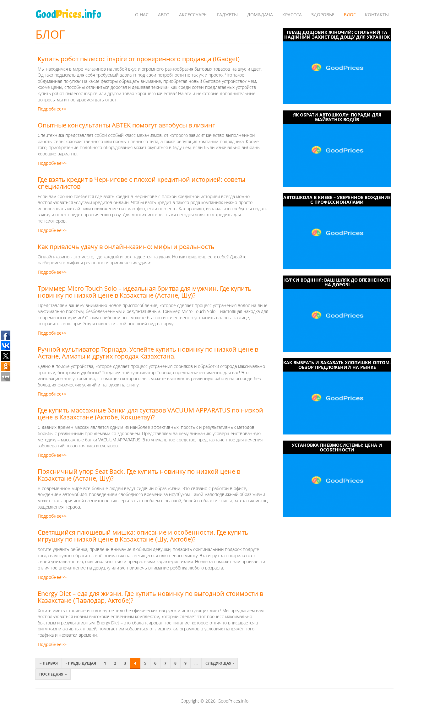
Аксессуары (193, 15)
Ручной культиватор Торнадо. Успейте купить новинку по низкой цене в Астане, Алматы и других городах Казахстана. (148, 352)
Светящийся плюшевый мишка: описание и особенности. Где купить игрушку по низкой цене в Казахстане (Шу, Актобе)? (143, 535)
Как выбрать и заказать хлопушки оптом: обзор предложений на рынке (337, 364)
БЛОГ (350, 15)
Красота (292, 15)
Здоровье (322, 15)
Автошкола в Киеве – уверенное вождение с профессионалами (337, 199)
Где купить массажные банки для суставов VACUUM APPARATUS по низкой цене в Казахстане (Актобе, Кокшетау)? (150, 413)
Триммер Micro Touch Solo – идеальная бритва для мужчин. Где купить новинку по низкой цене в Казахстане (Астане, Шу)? (145, 291)
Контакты (377, 15)
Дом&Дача (260, 15)
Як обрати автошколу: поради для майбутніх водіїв (337, 117)
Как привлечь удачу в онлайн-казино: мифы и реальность (126, 246)
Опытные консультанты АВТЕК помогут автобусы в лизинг (126, 125)
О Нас (142, 15)
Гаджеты (227, 15)
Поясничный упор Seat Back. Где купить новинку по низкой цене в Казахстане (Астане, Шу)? (139, 475)
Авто (164, 15)
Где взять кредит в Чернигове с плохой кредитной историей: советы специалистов (141, 183)
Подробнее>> (52, 109)
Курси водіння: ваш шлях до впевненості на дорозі (337, 282)
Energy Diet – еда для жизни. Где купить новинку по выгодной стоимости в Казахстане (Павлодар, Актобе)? (150, 597)
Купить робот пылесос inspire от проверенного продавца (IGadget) (139, 59)
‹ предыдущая (81, 663)
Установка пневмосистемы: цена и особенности (337, 447)
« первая (49, 663)
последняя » (53, 674)
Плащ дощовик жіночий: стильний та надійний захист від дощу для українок (337, 34)
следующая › (219, 663)
